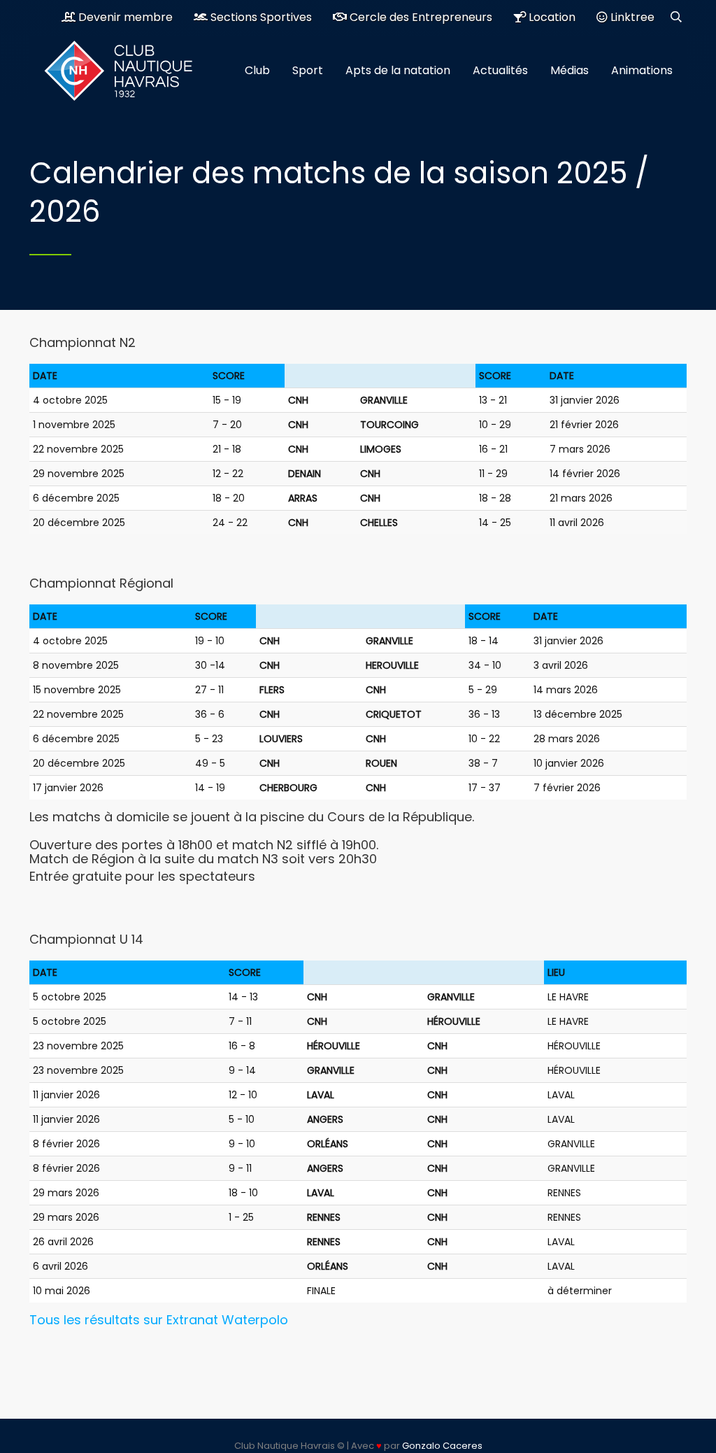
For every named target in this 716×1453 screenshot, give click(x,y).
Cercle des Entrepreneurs (419, 17)
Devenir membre (124, 17)
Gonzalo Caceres (442, 1445)
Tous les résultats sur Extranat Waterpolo (158, 1319)
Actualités (500, 70)
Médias (569, 70)
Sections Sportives (260, 17)
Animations (642, 70)
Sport (307, 70)
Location (550, 17)
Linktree (631, 17)
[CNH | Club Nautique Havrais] (127, 71)
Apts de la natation (397, 70)
